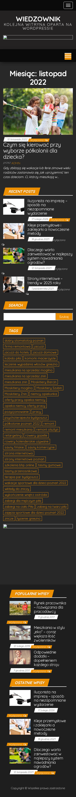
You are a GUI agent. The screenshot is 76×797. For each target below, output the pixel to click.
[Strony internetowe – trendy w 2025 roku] (13, 284)
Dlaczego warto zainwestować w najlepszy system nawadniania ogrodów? (49, 256)
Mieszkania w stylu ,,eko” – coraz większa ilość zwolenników (49, 634)
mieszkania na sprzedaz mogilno (29, 370)
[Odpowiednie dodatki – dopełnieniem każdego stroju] (20, 657)
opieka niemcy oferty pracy (25, 406)
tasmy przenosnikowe (21, 471)
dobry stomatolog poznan (24, 340)
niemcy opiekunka (44, 394)
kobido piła (13, 358)
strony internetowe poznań (24, 459)
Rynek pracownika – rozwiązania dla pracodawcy (50, 607)
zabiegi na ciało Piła (19, 507)
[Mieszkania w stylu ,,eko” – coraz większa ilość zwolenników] (20, 632)
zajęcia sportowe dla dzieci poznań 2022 (34, 512)
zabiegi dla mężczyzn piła (23, 501)
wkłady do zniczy (17, 489)
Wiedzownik (38, 18)
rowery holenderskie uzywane (27, 441)
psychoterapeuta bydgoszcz (26, 418)
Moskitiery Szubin (49, 388)
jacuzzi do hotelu (17, 352)
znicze (9, 518)
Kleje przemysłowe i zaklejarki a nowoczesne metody (48, 229)
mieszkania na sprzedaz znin (25, 376)
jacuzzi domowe (45, 352)
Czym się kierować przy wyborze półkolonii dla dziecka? (32, 150)
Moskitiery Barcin (43, 382)
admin (15, 163)
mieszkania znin (16, 382)
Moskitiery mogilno (19, 388)
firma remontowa (17, 346)
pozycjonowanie (17, 412)
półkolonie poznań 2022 (22, 423)
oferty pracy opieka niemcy (25, 400)
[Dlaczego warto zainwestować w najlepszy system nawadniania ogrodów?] (13, 255)
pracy (37, 412)
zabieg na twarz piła (51, 507)
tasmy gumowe (49, 465)
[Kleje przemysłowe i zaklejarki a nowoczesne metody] (13, 231)
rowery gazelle (36, 435)
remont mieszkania (19, 429)
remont (48, 423)
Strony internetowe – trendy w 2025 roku (44, 280)
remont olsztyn (47, 429)
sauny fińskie (14, 447)
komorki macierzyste (40, 358)
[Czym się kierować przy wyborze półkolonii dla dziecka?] (38, 111)
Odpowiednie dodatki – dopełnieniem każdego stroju (46, 658)
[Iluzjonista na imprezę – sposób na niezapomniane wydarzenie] (13, 206)
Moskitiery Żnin (16, 394)
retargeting (13, 435)
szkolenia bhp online (19, 465)
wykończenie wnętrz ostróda (26, 495)
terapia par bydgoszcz (21, 477)
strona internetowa (19, 453)
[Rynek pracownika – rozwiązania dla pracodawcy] (20, 608)
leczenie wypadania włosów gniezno (31, 364)
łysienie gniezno (29, 518)
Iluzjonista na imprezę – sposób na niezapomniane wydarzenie (47, 207)
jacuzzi (39, 346)
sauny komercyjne (41, 447)
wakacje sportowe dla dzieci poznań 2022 (35, 483)
